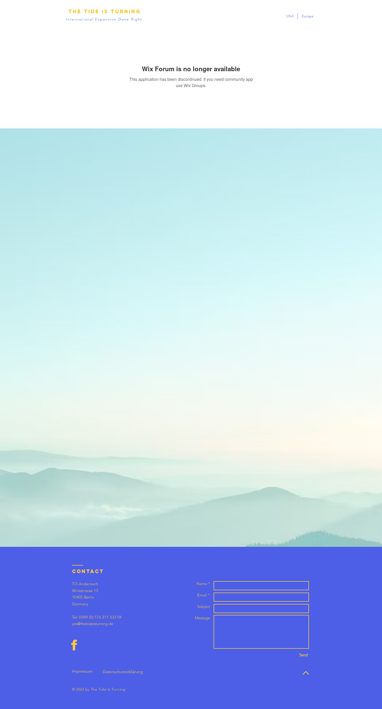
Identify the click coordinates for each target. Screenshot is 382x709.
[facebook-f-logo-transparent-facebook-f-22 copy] (74, 645)
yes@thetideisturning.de (92, 623)
